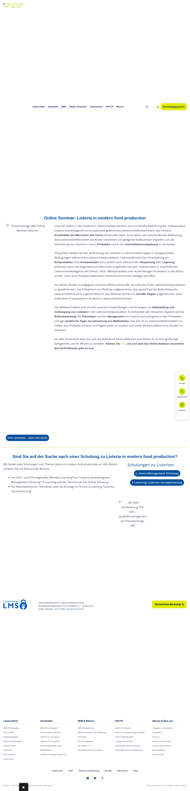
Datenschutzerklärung (88, 770)
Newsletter (122, 770)
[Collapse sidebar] (182, 416)
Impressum (57, 770)
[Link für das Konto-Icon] (158, 106)
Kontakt (108, 770)
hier (123, 343)
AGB (71, 770)
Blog (136, 770)
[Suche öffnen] (147, 107)
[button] (45, 107)
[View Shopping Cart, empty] (153, 106)
